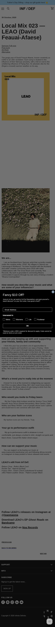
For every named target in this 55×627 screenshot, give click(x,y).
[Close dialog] (53, 292)
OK (27, 326)
